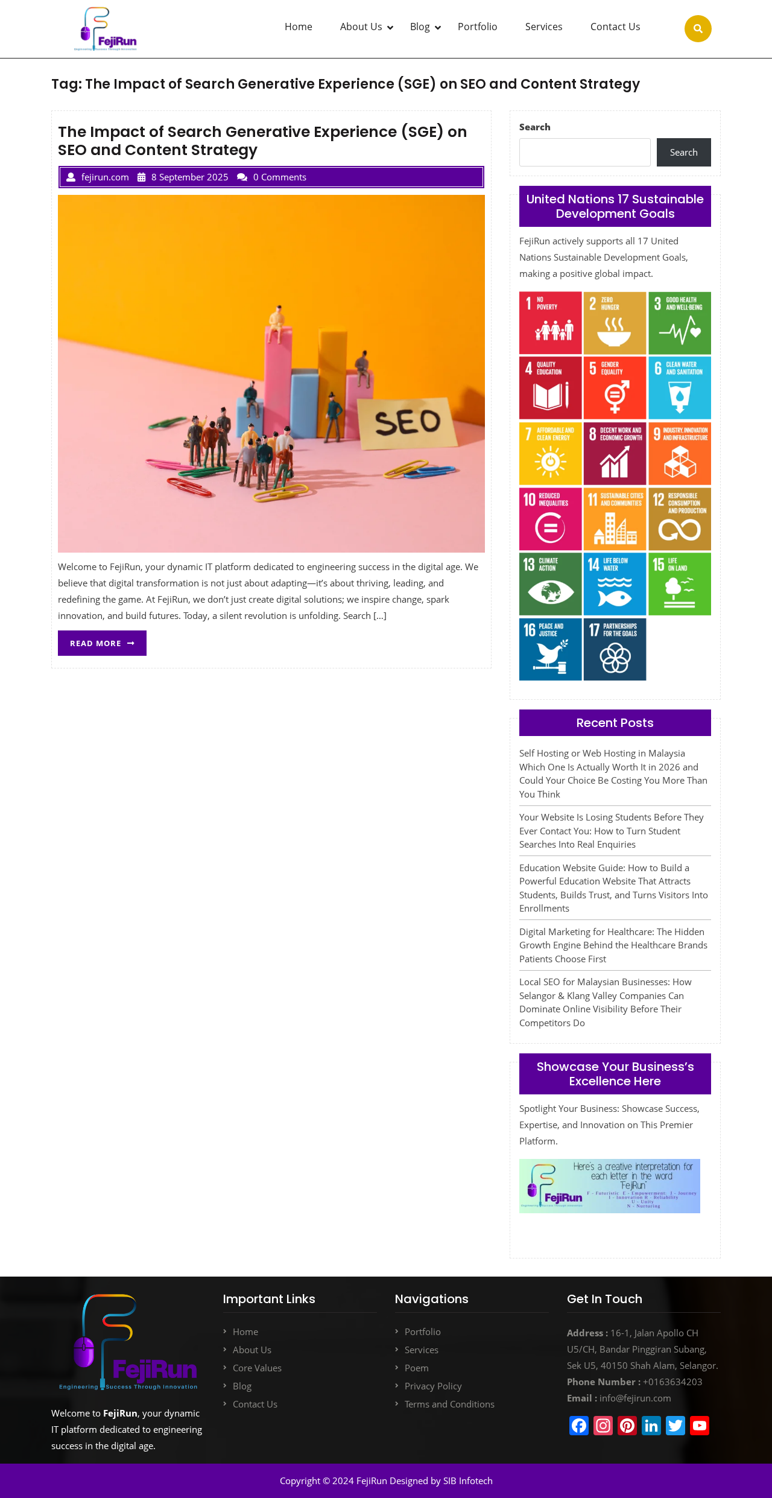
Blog (420, 26)
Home (298, 26)
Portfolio (478, 26)
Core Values (257, 1368)
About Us (361, 26)
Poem (417, 1368)
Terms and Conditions (450, 1404)
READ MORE (108, 639)
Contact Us (615, 26)
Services (544, 26)
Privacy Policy (433, 1386)
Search (535, 127)
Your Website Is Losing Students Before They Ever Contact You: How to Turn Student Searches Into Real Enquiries (611, 830)
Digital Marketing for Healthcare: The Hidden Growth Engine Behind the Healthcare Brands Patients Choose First (613, 945)
